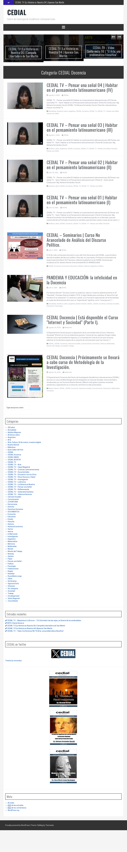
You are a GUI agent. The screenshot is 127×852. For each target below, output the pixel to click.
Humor (10, 529)
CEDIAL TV (93, 111)
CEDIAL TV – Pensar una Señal (20, 487)
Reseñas (11, 574)
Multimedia (110, 344)
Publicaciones (13, 569)
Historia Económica (15, 527)
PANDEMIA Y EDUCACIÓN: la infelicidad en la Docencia (82, 280)
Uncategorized (13, 596)
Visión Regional (14, 598)
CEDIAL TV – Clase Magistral (19, 467)
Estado (80, 266)
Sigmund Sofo (13, 584)
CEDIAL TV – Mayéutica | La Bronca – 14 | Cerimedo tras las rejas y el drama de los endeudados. (44, 620)
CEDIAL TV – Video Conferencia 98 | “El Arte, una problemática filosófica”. (104, 51)
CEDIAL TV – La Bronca (17, 482)
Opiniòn (11, 556)
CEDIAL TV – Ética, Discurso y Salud (21, 477)
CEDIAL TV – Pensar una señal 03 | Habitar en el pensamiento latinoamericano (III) (82, 127)
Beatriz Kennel (81, 304)
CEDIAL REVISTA (14, 460)
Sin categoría (13, 588)
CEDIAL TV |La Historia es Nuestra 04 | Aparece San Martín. (39, 2)
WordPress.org (13, 810)
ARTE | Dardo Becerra (15, 623)
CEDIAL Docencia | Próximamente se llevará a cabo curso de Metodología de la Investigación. (83, 362)
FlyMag (40, 825)
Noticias (11, 554)
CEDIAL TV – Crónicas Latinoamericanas (23, 470)
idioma (10, 531)
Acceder (11, 803)
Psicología (59, 306)
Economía (65, 266)
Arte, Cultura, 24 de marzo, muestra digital (24, 442)
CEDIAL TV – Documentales (18, 472)
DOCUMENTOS (13, 512)
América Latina (62, 111)
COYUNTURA (13, 502)
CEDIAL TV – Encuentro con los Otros (22, 474)
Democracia (12, 504)
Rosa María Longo (15, 576)
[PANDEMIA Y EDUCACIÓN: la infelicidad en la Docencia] (25, 288)
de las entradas (15, 805)
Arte (9, 440)
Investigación (13, 536)
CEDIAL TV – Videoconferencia (20, 494)
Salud (10, 579)
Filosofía (114, 149)
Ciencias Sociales (112, 304)
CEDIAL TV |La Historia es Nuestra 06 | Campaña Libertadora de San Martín (23, 52)
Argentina (71, 111)
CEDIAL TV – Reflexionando (18, 489)
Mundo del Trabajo (53, 346)
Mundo (10, 549)
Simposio (11, 586)
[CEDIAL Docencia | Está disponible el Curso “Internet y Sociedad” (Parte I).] (25, 324)
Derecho (11, 507)
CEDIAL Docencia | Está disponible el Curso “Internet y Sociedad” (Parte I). (82, 319)
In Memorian (12, 534)
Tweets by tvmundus (13, 661)
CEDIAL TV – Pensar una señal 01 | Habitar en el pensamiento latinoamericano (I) (82, 200)
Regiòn (10, 571)
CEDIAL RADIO (13, 457)
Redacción (68, 327)
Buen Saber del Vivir (15, 450)
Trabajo (71, 346)
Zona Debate (13, 601)
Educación (73, 266)
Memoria (11, 544)
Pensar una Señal (53, 113)
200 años (11, 427)
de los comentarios (17, 808)
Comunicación (86, 344)
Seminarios (12, 581)
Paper (10, 559)
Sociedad (64, 346)
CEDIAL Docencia (82, 111)
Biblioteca (11, 447)
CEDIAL (16, 12)
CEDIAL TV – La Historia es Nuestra (21, 484)
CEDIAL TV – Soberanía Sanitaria (20, 492)
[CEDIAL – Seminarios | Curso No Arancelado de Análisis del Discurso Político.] (25, 246)
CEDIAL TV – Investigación (18, 479)
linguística (93, 266)
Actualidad (52, 111)
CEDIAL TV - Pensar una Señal (108, 111)
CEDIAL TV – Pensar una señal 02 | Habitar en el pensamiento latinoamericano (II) (82, 164)
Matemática (12, 541)
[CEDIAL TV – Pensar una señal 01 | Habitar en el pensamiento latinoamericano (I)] (25, 206)
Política (100, 266)
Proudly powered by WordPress (17, 825)
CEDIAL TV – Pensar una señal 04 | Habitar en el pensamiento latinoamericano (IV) (82, 87)
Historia (86, 266)
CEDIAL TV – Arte (14, 465)
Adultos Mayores (14, 432)
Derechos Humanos (15, 509)
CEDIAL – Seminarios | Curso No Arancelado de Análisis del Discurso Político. (76, 240)
